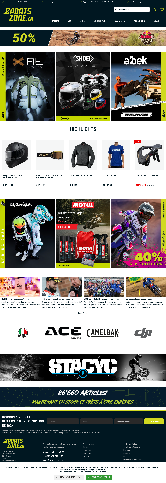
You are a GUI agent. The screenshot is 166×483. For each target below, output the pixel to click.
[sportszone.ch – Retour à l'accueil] (17, 14)
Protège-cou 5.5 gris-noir (148, 175)
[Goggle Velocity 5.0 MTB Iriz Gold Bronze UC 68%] (50, 156)
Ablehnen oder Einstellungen (69, 477)
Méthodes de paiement (132, 459)
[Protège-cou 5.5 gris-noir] (149, 156)
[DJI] (143, 333)
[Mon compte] (155, 9)
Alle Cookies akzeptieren (99, 477)
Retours (126, 456)
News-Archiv (83, 313)
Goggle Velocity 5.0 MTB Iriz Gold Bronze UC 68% (49, 176)
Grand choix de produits (137, 2)
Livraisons (127, 450)
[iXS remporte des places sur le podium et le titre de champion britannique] (62, 287)
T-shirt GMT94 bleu (111, 175)
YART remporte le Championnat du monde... (101, 299)
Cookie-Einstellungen (131, 444)
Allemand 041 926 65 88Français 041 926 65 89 (53, 454)
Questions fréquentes (131, 447)
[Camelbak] (103, 333)
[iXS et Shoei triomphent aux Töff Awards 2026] (20, 287)
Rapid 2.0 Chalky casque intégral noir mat (14, 176)
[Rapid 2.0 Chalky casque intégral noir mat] (16, 156)
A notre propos (88, 444)
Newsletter (87, 453)
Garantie (126, 453)
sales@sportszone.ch (53, 460)
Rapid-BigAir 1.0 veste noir (82, 175)
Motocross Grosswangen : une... (139, 299)
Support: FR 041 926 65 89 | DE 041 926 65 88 (97, 2)
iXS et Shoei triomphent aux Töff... (14, 299)
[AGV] (23, 333)
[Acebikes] (63, 333)
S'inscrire (154, 421)
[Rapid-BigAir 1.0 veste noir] (83, 156)
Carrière (86, 456)
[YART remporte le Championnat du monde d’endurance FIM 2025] (104, 287)
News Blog (87, 450)
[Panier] (162, 9)
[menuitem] (132, 9)
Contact (86, 447)
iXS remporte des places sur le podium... (58, 299)
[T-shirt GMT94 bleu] (116, 156)
